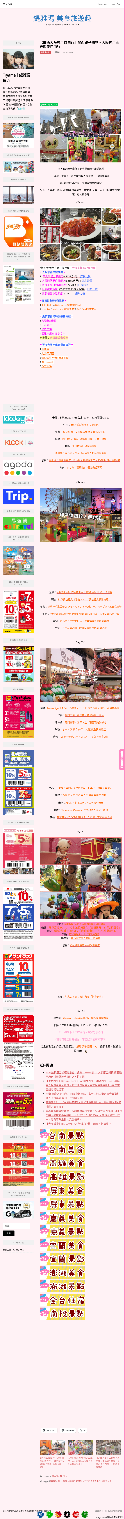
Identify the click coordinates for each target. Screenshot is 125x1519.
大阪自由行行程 (68, 1481)
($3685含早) (60, 280)
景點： (50, 931)
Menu (9, 4)
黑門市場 (46, 329)
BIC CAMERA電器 (86, 309)
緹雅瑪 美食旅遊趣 (62, 18)
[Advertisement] (81, 80)
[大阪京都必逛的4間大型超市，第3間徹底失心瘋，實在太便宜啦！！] (80, 1447)
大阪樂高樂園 (48, 320)
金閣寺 (45, 349)
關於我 (21, 108)
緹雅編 (57, 52)
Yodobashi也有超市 (64, 309)
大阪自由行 (95, 1481)
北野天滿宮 (47, 353)
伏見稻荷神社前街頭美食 (54, 357)
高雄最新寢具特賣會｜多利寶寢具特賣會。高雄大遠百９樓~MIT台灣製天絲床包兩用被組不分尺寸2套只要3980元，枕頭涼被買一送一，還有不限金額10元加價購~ (84, 1115)
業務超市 (60, 305)
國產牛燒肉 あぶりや (53, 333)
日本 (65, 1476)
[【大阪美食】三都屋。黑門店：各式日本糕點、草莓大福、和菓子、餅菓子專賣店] (108, 1447)
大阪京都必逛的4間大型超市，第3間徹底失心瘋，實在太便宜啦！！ (80, 1460)
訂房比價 (85, 276)
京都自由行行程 (83, 1481)
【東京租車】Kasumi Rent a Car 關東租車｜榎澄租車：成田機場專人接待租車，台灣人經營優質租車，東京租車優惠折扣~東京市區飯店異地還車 (83, 1085)
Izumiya (45, 309)
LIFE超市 (47, 305)
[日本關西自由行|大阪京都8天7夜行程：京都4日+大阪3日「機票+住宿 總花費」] (52, 1447)
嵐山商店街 (47, 362)
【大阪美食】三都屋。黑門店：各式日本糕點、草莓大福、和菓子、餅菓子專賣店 (108, 1462)
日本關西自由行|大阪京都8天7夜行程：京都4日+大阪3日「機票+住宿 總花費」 (52, 1462)
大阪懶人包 (106, 1481)
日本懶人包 (45, 52)
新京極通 (46, 366)
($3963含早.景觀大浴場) (63, 289)
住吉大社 (46, 325)
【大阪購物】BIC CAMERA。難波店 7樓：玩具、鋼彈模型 (78, 1123)
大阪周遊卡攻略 (59, 337)
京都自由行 (55, 1481)
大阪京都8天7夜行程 (84, 268)
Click (122, 759)
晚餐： (45, 927)
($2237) (56, 293)
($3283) (59, 285)
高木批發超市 (74, 305)
